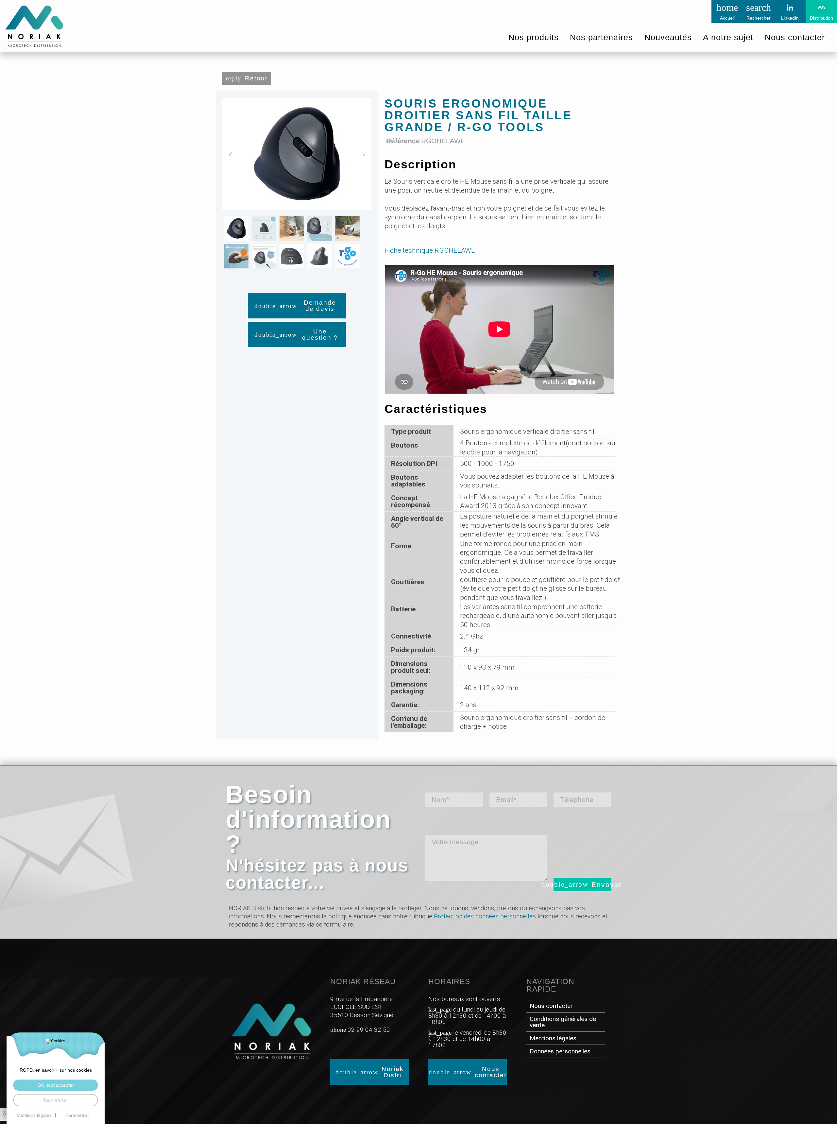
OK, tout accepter (56, 1085)
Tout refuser (55, 1100)
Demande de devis (320, 305)
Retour (256, 78)
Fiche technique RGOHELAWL (429, 250)
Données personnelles (560, 1051)
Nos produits (533, 37)
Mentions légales (553, 1038)
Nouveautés (668, 37)
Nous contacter (491, 1072)
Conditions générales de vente (563, 1022)
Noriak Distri (393, 1072)
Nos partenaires (601, 37)
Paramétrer (77, 1115)
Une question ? (320, 334)
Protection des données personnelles (485, 916)
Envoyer (601, 884)
